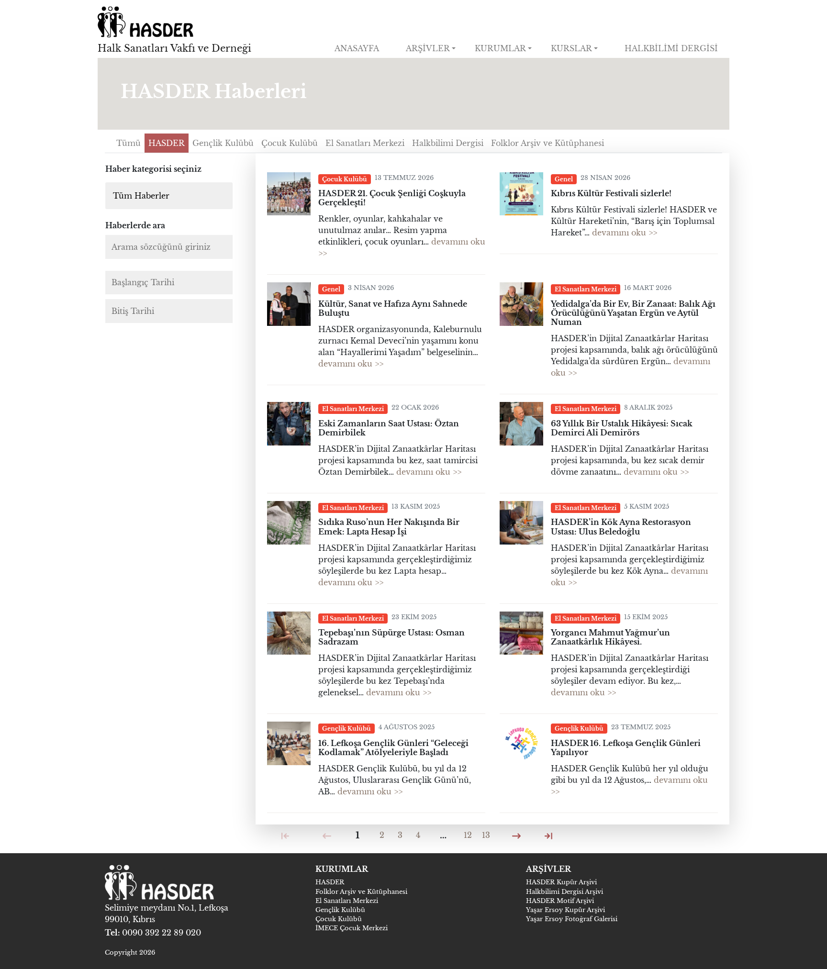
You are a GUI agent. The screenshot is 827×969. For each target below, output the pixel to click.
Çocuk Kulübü (338, 919)
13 (486, 835)
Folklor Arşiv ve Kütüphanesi (361, 891)
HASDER (329, 882)
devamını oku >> (624, 232)
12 (468, 835)
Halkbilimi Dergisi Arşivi (564, 891)
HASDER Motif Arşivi (560, 900)
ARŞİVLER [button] (428, 48)
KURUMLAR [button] (500, 48)
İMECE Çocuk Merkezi (351, 928)
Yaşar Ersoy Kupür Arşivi (565, 909)
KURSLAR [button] (571, 48)
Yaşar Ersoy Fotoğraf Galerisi (571, 919)
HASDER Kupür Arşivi (561, 882)
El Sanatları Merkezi (346, 900)
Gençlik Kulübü (340, 909)
